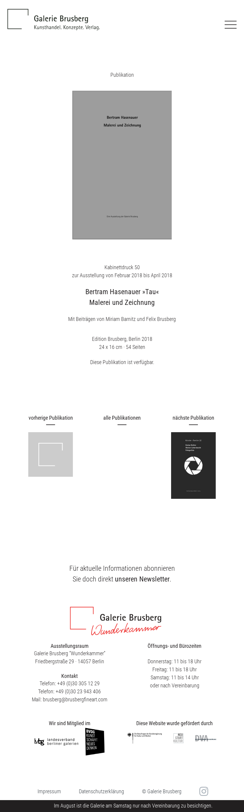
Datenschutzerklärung (101, 791)
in (203, 791)
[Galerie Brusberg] (53, 15)
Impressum (49, 791)
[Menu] (231, 25)
